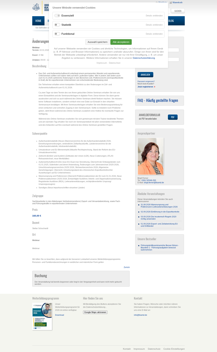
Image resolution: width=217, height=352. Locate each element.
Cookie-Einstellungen (174, 349)
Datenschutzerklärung (144, 58)
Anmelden (145, 74)
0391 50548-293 (149, 180)
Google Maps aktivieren (95, 312)
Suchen (177, 11)
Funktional (67, 34)
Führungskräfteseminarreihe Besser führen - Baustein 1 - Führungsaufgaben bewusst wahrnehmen (160, 247)
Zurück (127, 267)
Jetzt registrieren (145, 87)
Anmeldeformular (149, 116)
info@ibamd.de (140, 315)
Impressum (139, 349)
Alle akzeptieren (121, 42)
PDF (172, 117)
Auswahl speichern (97, 42)
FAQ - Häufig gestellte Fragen (158, 100)
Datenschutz (154, 349)
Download (59, 315)
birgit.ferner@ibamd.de (154, 182)
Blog (171, 21)
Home (38, 21)
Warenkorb (177, 2)
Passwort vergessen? (146, 81)
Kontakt (127, 349)
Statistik (66, 24)
